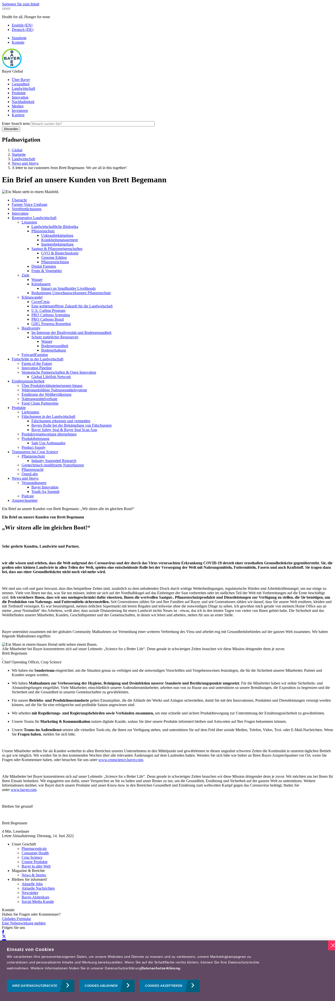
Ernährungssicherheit (28, 381)
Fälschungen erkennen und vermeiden (60, 421)
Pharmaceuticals (34, 848)
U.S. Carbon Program (48, 310)
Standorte (19, 38)
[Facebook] (3, 932)
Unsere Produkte (35, 862)
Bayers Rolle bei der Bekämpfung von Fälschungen (71, 425)
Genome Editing (54, 257)
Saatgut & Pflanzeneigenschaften (56, 249)
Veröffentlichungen (26, 209)
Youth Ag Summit (45, 491)
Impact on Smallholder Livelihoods (68, 288)
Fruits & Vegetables (46, 271)
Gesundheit (20, 84)
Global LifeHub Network (51, 377)
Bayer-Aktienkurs (35, 897)
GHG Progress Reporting (51, 324)
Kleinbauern (41, 284)
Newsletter (30, 893)
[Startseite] (12, 67)
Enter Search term (16, 123)
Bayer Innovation (44, 487)
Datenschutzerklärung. (161, 968)
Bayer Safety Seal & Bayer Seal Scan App (64, 430)
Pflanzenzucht (32, 469)
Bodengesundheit (54, 346)
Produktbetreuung (35, 438)
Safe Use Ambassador (48, 443)
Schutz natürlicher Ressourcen (54, 337)
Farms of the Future (37, 363)
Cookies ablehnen (101, 986)
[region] (167, 970)
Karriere (18, 115)
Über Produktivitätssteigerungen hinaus (52, 385)
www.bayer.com (23, 790)
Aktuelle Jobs (32, 884)
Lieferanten (30, 412)
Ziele (25, 275)
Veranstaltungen (34, 483)
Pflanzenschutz (43, 231)
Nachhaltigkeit (23, 102)
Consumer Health (35, 853)
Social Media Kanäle (38, 901)
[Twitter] (4, 936)
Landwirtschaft (23, 88)
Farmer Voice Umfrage (29, 204)
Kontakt (18, 42)
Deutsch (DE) (22, 29)
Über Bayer (21, 80)
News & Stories (34, 875)
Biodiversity (31, 328)
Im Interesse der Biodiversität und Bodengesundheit (71, 332)
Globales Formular (16, 919)
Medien (18, 106)
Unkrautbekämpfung (57, 235)
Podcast (28, 496)
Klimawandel (32, 297)
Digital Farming (43, 266)
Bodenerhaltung (53, 350)
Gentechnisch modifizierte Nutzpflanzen (53, 465)
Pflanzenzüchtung (55, 262)
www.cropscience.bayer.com (120, 760)
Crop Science (32, 857)
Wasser (36, 279)
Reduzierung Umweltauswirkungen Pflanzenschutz (71, 293)
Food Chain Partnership (40, 403)
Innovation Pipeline (37, 368)
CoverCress (40, 302)
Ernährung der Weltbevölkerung (46, 394)
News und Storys (25, 478)
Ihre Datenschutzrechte (34, 986)
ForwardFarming (35, 355)
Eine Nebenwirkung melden (24, 923)
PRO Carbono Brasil (47, 319)
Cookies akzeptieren (163, 986)
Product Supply (34, 447)
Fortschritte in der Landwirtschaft (37, 359)
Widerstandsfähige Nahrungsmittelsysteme (54, 390)
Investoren (20, 110)
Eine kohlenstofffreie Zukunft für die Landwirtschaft (72, 306)
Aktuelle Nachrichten (38, 888)
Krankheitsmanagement (59, 240)
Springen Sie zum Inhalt (20, 4)
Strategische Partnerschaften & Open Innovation (59, 372)
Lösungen (29, 222)
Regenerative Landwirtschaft (34, 218)
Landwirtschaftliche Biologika (54, 226)
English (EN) (22, 25)
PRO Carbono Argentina (50, 315)
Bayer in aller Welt (36, 866)
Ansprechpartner (25, 500)
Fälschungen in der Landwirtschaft (48, 416)
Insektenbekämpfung (57, 244)
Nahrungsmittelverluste (39, 399)
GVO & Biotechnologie (59, 253)
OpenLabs (30, 474)
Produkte (19, 93)
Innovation (20, 97)
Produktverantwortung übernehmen (49, 434)
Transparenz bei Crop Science (35, 452)
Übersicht (19, 200)
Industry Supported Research (53, 461)
